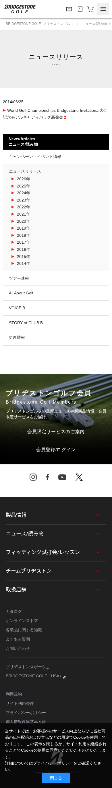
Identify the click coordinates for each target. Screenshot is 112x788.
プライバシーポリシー (26, 712)
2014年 (23, 263)
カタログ (14, 611)
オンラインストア (22, 620)
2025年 (23, 186)
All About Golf (21, 293)
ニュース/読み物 (94, 24)
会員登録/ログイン (56, 449)
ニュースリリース (25, 171)
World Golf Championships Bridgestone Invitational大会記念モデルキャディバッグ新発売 (55, 114)
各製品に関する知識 (24, 629)
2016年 (23, 249)
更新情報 (17, 337)
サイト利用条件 (20, 703)
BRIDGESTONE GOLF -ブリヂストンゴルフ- (40, 24)
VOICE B (17, 308)
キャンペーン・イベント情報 (35, 156)
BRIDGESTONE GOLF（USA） (34, 676)
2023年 (23, 200)
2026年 (23, 179)
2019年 (23, 228)
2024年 (23, 193)
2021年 (23, 214)
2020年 (23, 221)
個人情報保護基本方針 (26, 721)
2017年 (23, 242)
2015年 (23, 256)
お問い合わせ (18, 648)
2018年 (23, 235)
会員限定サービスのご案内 (56, 431)
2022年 (23, 207)
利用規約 (14, 694)
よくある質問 (18, 639)
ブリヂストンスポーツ (26, 666)
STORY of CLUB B (26, 322)
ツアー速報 (19, 278)
